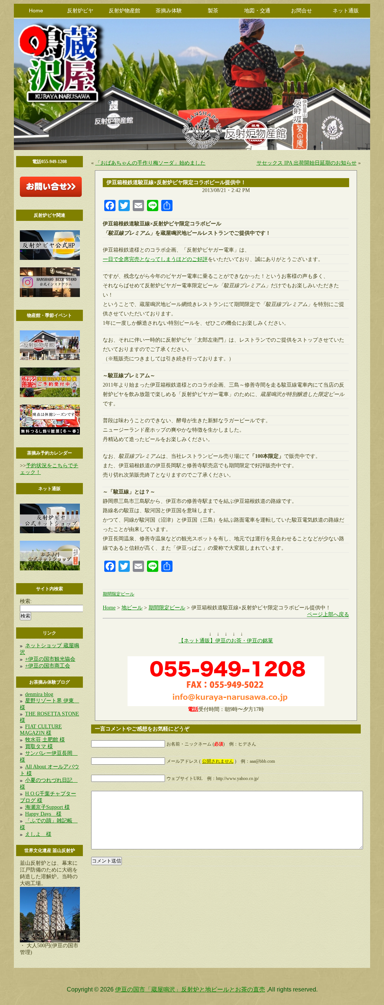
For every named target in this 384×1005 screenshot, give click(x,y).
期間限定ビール (118, 594)
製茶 (213, 11)
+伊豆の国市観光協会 (50, 659)
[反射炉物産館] (50, 358)
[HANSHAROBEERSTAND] (50, 295)
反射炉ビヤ (80, 11)
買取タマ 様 (39, 746)
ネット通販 (346, 11)
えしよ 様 (38, 834)
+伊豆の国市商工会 (47, 666)
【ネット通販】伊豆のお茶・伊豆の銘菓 (225, 641)
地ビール (132, 607)
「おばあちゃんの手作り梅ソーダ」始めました (150, 163)
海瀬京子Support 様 (47, 807)
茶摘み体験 (169, 11)
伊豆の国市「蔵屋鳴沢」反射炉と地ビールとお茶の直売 (190, 989)
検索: (26, 601)
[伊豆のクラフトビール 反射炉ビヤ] (50, 258)
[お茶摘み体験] (50, 395)
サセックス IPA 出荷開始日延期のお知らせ (306, 163)
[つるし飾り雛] (50, 433)
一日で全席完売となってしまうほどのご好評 (155, 259)
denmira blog (39, 694)
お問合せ (301, 11)
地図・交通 (257, 11)
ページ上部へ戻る (328, 614)
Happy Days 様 (43, 814)
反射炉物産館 (124, 11)
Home (36, 11)
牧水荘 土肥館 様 (45, 739)
